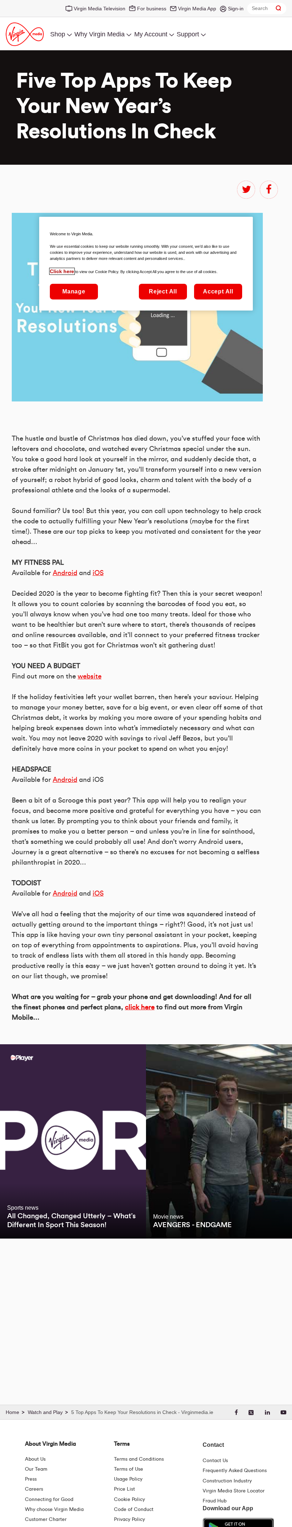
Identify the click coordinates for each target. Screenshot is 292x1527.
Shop (57, 34)
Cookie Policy (129, 1499)
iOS (98, 573)
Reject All (163, 291)
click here (140, 1007)
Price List (124, 1489)
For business (151, 8)
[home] (16, 1412)
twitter (246, 190)
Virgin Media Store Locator (234, 1490)
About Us (35, 1459)
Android (65, 573)
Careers (34, 1489)
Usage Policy (128, 1479)
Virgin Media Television (99, 8)
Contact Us (215, 1460)
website (89, 676)
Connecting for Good (49, 1499)
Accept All (218, 291)
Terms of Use (128, 1469)
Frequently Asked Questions (235, 1470)
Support (188, 34)
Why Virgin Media (99, 34)
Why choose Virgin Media (54, 1509)
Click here (62, 271)
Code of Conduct (133, 1509)
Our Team (36, 1469)
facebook (269, 190)
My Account (150, 34)
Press (31, 1479)
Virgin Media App (197, 8)
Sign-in (236, 8)
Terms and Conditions (139, 1459)
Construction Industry (227, 1481)
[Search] (278, 8)
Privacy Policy (129, 1519)
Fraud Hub (214, 1500)
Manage (73, 291)
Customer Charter (46, 1519)
